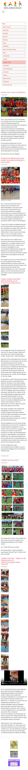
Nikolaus (5, 40)
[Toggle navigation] (3, 11)
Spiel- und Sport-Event (9, 49)
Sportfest (6, 65)
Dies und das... (7, 27)
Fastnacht (6, 30)
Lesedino (5, 33)
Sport (20, 14)
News (10, 14)
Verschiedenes (7, 69)
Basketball (6, 56)
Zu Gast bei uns (7, 85)
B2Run (5, 59)
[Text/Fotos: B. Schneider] (10, 192)
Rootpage (4, 14)
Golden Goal (7, 62)
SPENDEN (5, 46)
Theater (5, 75)
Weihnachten (7, 78)
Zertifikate (6, 81)
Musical (5, 36)
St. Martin (6, 72)
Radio (4, 43)
